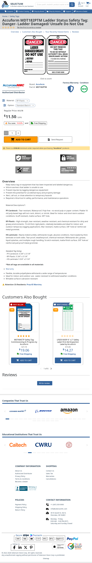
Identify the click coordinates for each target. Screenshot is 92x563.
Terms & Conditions (22, 479)
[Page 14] (66, 418)
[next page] (51, 368)
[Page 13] (61, 418)
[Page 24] (57, 420)
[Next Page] (87, 411)
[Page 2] (12, 418)
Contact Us (50, 471)
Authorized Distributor (23, 473)
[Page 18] (83, 418)
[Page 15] (70, 418)
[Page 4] (21, 418)
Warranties (50, 476)
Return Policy (20, 510)
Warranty (10, 269)
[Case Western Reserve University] (43, 444)
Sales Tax (49, 473)
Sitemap (46, 558)
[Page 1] (7, 418)
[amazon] (43, 411)
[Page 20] (39, 420)
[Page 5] (25, 418)
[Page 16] (75, 418)
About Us (18, 471)
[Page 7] (34, 418)
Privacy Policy (20, 476)
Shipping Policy (21, 507)
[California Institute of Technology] (17, 444)
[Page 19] (34, 420)
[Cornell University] (69, 444)
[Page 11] (52, 418)
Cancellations (51, 479)
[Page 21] (43, 420)
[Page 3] (16, 418)
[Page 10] (48, 418)
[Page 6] (30, 418)
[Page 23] (52, 420)
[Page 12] (57, 418)
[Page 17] (79, 418)
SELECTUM (16, 3)
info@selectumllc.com (59, 509)
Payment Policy (20, 504)
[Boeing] (17, 411)
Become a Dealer (21, 482)
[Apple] (69, 411)
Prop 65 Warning (34, 284)
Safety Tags (14, 16)
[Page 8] (39, 418)
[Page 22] (48, 420)
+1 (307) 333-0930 (57, 504)
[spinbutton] (12, 133)
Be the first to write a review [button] (29, 27)
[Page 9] (43, 418)
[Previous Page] (5, 411)
